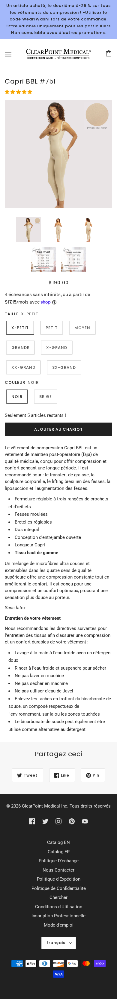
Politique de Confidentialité (59, 888)
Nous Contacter (58, 870)
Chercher (59, 897)
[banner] (57, 53)
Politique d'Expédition (58, 879)
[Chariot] (109, 54)
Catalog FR (59, 851)
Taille (12, 314)
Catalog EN (58, 842)
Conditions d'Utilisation (58, 906)
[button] (19, 92)
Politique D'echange (59, 860)
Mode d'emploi (59, 925)
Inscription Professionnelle (59, 915)
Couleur (15, 382)
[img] (32, 821)
